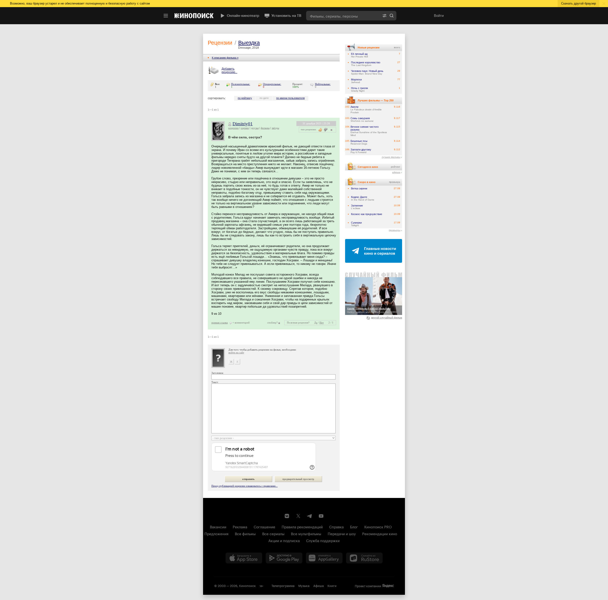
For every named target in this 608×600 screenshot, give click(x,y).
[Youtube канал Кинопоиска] (321, 516)
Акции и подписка (284, 540)
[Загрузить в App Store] (244, 558)
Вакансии (218, 526)
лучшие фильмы (391, 157)
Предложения (216, 533)
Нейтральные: (323, 84)
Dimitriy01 (243, 123)
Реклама (240, 526)
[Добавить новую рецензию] (214, 70)
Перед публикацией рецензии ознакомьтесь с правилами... (244, 485)
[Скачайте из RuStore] (364, 558)
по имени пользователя (290, 98)
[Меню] (166, 16)
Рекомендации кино (379, 533)
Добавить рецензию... (229, 70)
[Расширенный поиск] (384, 15)
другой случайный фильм (386, 317)
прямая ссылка (219, 322)
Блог (354, 526)
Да (315, 322)
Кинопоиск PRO (378, 526)
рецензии (233, 128)
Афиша (318, 585)
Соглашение (264, 526)
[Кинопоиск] (194, 15)
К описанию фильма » (225, 57)
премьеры (394, 230)
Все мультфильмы (306, 533)
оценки (245, 128)
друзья (255, 128)
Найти (391, 15)
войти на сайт (236, 352)
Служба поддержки (323, 540)
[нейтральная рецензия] (330, 129)
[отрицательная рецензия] (326, 129)
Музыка (303, 585)
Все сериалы (273, 533)
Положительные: (240, 84)
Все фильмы (245, 533)
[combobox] (343, 15)
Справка (336, 526)
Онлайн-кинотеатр (243, 16)
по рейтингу (245, 98)
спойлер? (272, 322)
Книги (332, 585)
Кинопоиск (247, 585)
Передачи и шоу (342, 533)
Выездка (249, 43)
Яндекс (388, 586)
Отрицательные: (272, 84)
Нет (321, 322)
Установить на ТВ (286, 16)
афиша (396, 172)
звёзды (275, 128)
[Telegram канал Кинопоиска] (310, 516)
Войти (439, 16)
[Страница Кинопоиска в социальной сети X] (298, 516)
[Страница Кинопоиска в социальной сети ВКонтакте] (287, 516)
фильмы (265, 128)
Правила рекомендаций (302, 526)
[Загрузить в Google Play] (284, 558)
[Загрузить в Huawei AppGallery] (324, 558)
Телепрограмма (282, 585)
